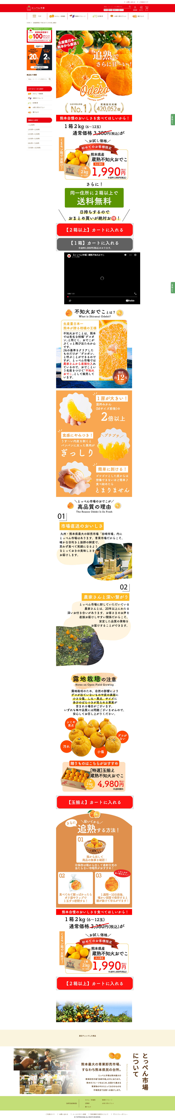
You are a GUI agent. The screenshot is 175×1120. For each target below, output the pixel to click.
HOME (28, 22)
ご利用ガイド (143, 2)
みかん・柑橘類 (60, 16)
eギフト (121, 10)
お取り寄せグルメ (120, 16)
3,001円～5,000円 (34, 139)
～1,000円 (31, 125)
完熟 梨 (105, 10)
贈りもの (141, 16)
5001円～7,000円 (33, 143)
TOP (39, 16)
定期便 (87, 1103)
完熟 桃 (110, 10)
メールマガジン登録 (79, 1114)
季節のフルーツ (80, 16)
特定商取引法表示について (99, 1114)
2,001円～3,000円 (34, 134)
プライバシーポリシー (120, 1114)
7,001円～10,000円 (34, 148)
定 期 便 (100, 16)
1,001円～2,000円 (34, 129)
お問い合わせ (130, 2)
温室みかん (115, 10)
